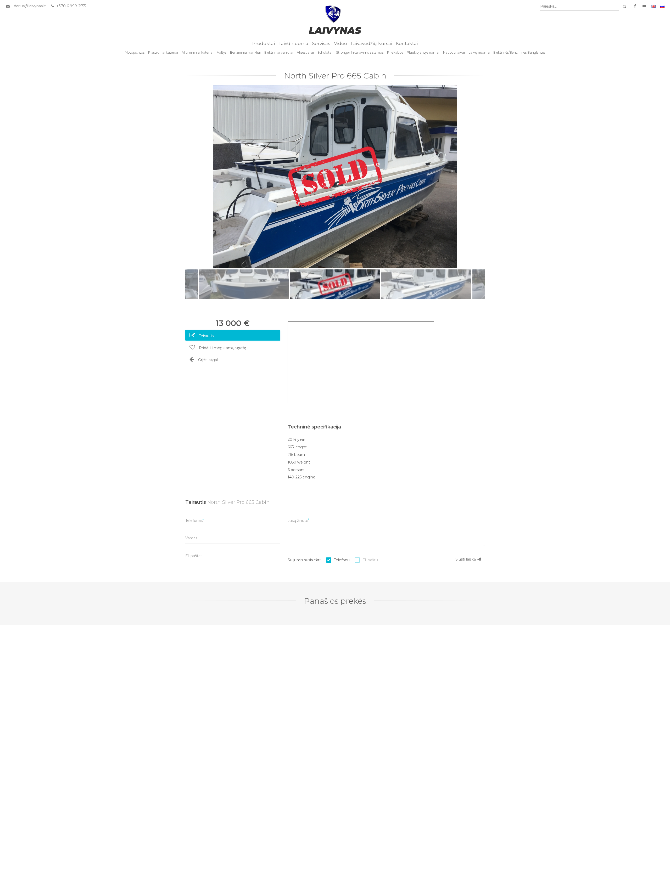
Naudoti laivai (454, 52)
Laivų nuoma (293, 43)
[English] (653, 6)
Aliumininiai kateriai (197, 52)
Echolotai (324, 52)
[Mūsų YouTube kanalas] (644, 6)
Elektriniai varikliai (278, 52)
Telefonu (342, 560)
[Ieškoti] (624, 6)
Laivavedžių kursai (371, 43)
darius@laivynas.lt (30, 6)
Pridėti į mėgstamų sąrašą (222, 348)
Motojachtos (134, 52)
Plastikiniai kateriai (163, 52)
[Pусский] (662, 6)
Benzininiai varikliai (245, 52)
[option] (335, 176)
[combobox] (579, 6)
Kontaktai (407, 43)
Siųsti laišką (466, 559)
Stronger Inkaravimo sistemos (359, 52)
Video (340, 43)
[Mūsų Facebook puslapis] (635, 6)
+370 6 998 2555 (70, 6)
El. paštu (370, 560)
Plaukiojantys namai (423, 52)
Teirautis (206, 336)
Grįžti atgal (207, 360)
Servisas (321, 43)
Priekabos (395, 52)
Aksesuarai (305, 52)
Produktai (263, 43)
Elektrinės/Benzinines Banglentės (519, 52)
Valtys (221, 52)
